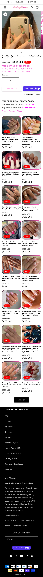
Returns (8, 437)
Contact (8, 421)
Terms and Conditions (14, 464)
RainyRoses (24, 575)
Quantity (5, 75)
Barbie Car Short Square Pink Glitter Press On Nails (11, 313)
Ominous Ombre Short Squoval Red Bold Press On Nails (10, 174)
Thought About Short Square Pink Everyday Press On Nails (30, 243)
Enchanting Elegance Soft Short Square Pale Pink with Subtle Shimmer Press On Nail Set (11, 349)
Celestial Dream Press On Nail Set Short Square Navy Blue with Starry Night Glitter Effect (31, 349)
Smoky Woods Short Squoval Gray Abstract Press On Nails (30, 174)
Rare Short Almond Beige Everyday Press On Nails (11, 208)
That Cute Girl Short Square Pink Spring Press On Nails (11, 243)
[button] (4, 7)
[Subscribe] (35, 539)
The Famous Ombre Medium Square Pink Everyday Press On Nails (31, 139)
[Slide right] (26, 52)
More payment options (32, 94)
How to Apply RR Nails (14, 448)
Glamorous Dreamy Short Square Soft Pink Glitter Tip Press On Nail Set (31, 313)
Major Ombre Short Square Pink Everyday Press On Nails (10, 139)
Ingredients (10, 426)
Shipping (9, 432)
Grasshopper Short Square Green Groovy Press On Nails (30, 209)
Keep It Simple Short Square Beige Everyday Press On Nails (30, 278)
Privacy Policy (11, 459)
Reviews (8, 469)
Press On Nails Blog (13, 453)
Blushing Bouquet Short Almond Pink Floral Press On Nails (11, 384)
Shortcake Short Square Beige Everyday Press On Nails (11, 278)
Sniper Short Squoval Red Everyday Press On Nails (31, 384)
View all (21, 400)
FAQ (6, 416)
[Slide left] (16, 52)
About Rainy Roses (12, 443)
